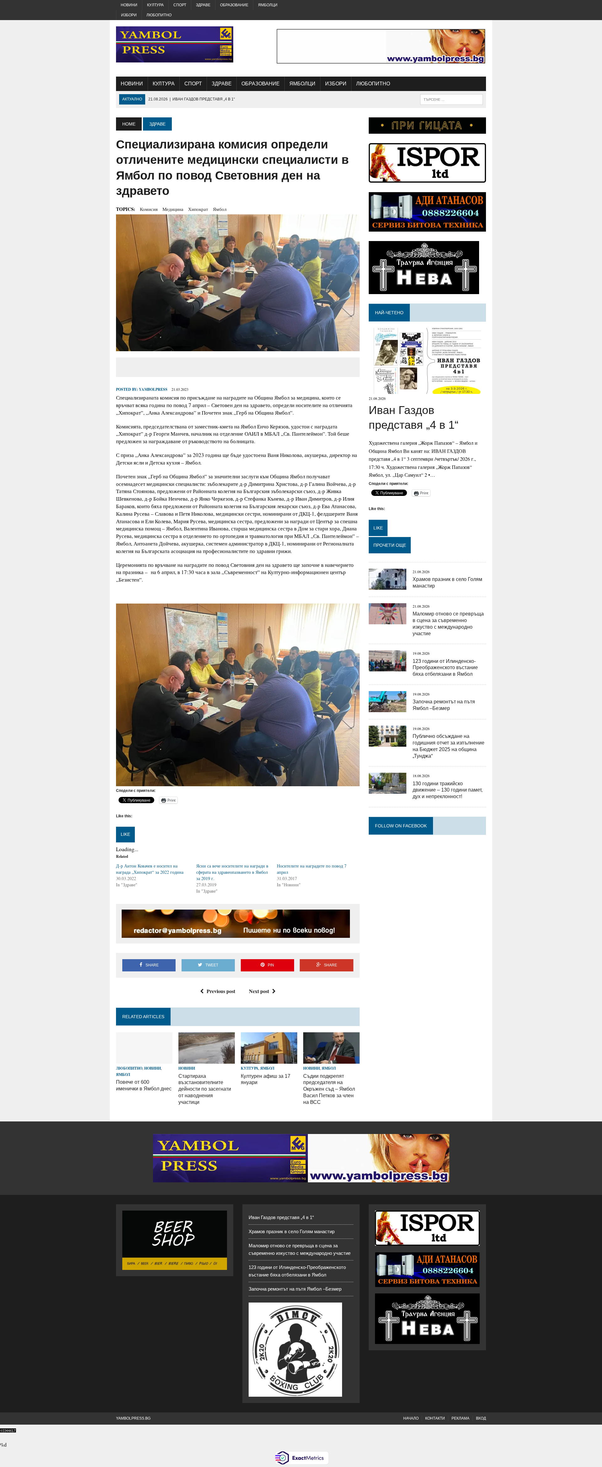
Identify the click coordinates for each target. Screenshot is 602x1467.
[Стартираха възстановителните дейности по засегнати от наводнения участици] (206, 1059)
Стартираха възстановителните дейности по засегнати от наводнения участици (204, 1089)
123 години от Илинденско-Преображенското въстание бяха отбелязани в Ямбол (445, 667)
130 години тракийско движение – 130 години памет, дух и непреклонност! (448, 790)
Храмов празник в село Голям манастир (292, 1231)
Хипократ (198, 209)
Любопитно (159, 15)
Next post (259, 991)
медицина (172, 209)
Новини (129, 5)
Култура (155, 5)
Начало (411, 1418)
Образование (234, 5)
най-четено (389, 312)
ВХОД (481, 1418)
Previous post (221, 991)
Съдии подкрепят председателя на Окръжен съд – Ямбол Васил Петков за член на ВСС (329, 1089)
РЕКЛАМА (460, 1418)
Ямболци (267, 5)
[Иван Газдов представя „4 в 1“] (427, 390)
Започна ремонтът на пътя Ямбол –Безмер (295, 1289)
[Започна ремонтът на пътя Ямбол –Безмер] (387, 708)
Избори (129, 15)
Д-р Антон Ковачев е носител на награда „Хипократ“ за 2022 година (149, 869)
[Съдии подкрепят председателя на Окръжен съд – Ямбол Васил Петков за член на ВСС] (331, 1059)
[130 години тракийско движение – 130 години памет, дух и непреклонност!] (387, 790)
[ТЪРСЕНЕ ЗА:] (451, 99)
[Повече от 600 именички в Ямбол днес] (144, 1059)
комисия (149, 209)
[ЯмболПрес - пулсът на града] (174, 44)
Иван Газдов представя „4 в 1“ (281, 1217)
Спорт (179, 5)
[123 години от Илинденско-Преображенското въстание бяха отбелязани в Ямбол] (387, 667)
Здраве (203, 5)
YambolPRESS (153, 389)
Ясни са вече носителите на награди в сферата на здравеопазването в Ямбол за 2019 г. (232, 872)
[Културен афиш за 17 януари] (269, 1059)
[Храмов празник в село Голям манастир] (387, 585)
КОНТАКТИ (435, 1418)
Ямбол (219, 209)
